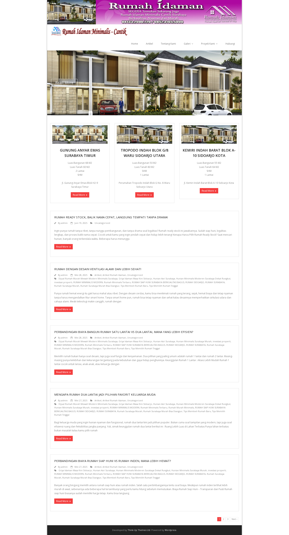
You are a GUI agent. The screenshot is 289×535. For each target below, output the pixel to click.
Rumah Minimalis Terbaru (117, 282)
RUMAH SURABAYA (215, 282)
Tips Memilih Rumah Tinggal (163, 285)
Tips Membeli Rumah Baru (134, 285)
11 (167, 111)
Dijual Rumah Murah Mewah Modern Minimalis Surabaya (88, 278)
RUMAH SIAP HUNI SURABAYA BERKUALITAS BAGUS (158, 282)
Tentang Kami (168, 43)
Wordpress (170, 530)
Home (134, 43)
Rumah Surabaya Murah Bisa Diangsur (100, 285)
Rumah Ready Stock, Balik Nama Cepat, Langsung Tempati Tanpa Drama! (111, 217)
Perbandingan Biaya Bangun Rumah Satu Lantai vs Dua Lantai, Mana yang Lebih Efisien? (123, 332)
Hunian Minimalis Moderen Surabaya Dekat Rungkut (203, 278)
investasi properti (63, 282)
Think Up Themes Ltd (139, 530)
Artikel (149, 43)
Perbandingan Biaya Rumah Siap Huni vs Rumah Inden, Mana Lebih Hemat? (112, 461)
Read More (79, 195)
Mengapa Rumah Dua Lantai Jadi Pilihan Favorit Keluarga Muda (105, 394)
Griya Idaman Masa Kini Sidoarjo (135, 278)
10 (163, 111)
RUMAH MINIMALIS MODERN (88, 282)
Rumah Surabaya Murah (66, 285)
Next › (234, 519)
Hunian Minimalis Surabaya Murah (194, 341)
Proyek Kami (208, 43)
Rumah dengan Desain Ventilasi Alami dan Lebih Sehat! (97, 269)
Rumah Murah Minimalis (181, 407)
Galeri (187, 43)
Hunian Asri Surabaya (164, 278)
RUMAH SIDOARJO (194, 282)
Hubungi (230, 43)
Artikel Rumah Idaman (114, 274)
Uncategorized (102, 222)
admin (64, 222)
